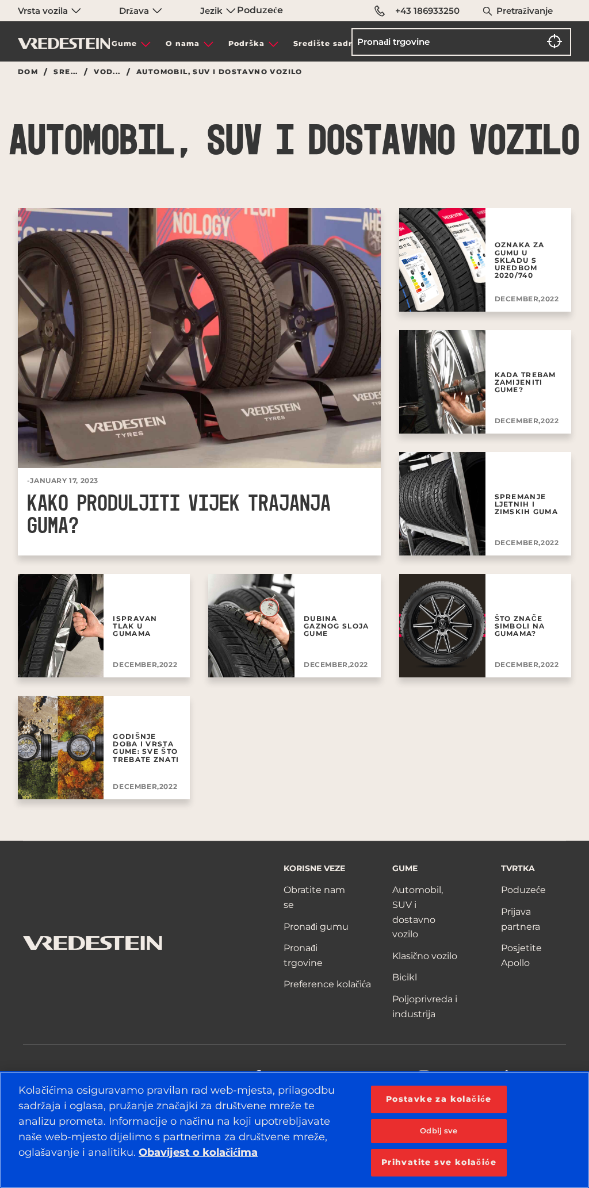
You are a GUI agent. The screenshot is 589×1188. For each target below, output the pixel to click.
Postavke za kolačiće (439, 1099)
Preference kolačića (327, 984)
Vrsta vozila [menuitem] (44, 10)
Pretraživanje (524, 10)
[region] (294, 1129)
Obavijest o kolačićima (198, 1152)
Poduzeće (260, 10)
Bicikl (404, 977)
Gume (124, 43)
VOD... (107, 72)
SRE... (65, 72)
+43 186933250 (427, 10)
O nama (183, 43)
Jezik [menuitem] (212, 10)
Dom (28, 72)
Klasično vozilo (424, 956)
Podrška (246, 43)
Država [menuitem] (135, 10)
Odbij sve (438, 1130)
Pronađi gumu (316, 926)
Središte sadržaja (331, 43)
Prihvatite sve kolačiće (438, 1162)
